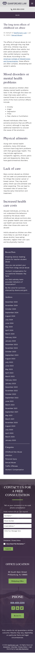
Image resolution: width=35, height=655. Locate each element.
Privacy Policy (16, 540)
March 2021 (9, 419)
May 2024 (9, 327)
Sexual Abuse (16, 35)
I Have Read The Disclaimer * (15, 544)
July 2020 (9, 430)
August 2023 (10, 359)
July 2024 (9, 320)
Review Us (17, 616)
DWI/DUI (8, 455)
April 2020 (9, 433)
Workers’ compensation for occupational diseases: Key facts (15, 273)
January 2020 (10, 440)
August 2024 (10, 316)
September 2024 (11, 312)
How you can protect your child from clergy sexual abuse (17, 266)
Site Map (14, 647)
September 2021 (11, 412)
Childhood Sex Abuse (13, 452)
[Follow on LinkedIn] (17, 608)
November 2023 (11, 348)
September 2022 (11, 398)
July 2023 (9, 362)
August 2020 (10, 426)
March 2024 (9, 334)
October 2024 (10, 309)
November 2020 (11, 422)
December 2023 (11, 344)
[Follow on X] (22, 608)
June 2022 (9, 401)
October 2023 (10, 351)
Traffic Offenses (11, 466)
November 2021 (11, 408)
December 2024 (11, 302)
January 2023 (10, 383)
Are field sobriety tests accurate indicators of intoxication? (14, 281)
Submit (8, 549)
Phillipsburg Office (17, 581)
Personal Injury (11, 459)
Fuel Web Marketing (22, 649)
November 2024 (11, 305)
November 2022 (11, 390)
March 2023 (10, 376)
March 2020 (10, 437)
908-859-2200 (18, 9)
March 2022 (10, 405)
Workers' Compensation (14, 470)
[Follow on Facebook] (13, 608)
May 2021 (8, 415)
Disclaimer (7, 540)
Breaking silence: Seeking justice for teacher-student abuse (16, 259)
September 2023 (11, 355)
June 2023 (9, 366)
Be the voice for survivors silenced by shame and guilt (16, 289)
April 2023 (9, 373)
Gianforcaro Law (20, 33)
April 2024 (9, 330)
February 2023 (11, 380)
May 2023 (9, 369)
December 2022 (11, 387)
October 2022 (10, 394)
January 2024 (10, 341)
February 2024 (10, 337)
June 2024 (9, 323)
